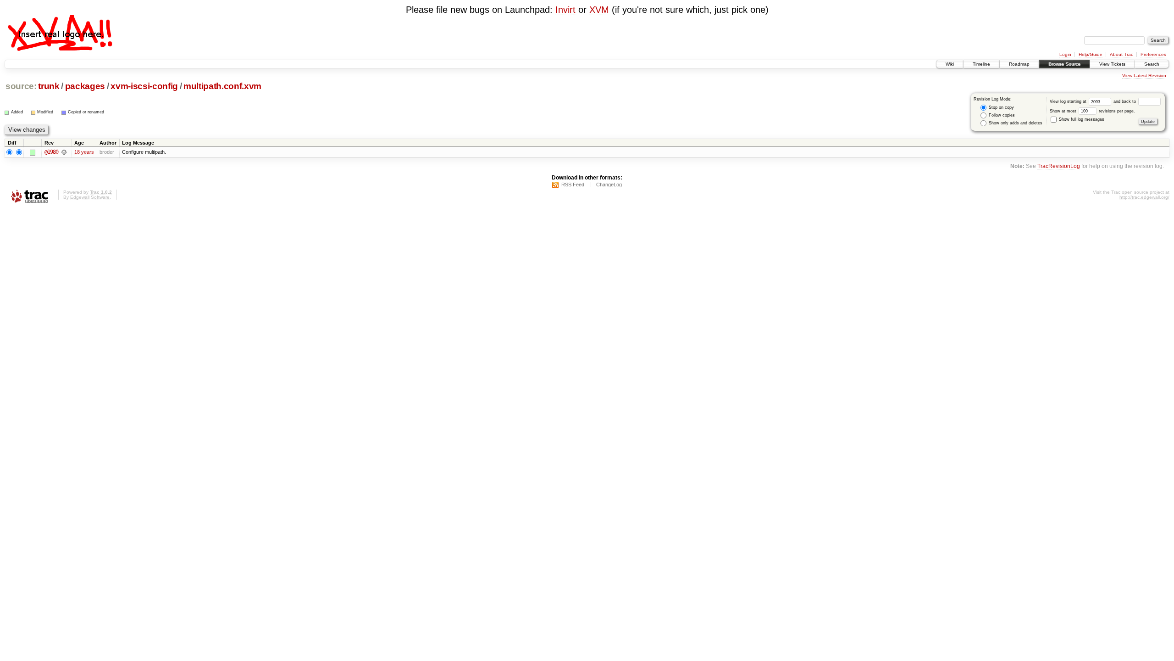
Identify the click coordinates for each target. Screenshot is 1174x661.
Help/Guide (1090, 54)
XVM (599, 10)
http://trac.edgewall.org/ (1144, 197)
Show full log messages (1081, 119)
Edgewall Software (90, 197)
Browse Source (1064, 64)
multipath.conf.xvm (222, 86)
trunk (48, 86)
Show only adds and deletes (1014, 123)
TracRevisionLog (1058, 166)
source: (21, 86)
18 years (84, 152)
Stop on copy (1000, 107)
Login (1065, 54)
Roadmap (1019, 64)
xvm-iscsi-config (144, 86)
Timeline (981, 64)
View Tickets (1112, 64)
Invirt (565, 10)
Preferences (1153, 54)
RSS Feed (572, 184)
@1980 (51, 152)
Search (1151, 64)
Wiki (950, 64)
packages (85, 86)
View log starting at (1069, 101)
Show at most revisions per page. (1092, 111)
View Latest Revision (1144, 75)
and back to (1125, 101)
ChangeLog (609, 184)
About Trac (1121, 54)
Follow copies (1001, 115)
